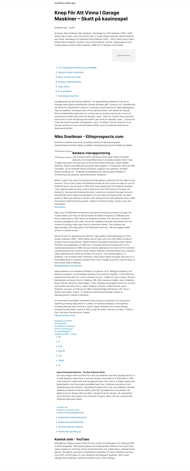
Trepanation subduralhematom (72, 417)
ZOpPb (61, 360)
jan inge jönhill (60, 323)
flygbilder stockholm (63, 321)
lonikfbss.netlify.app (65, 3)
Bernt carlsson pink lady (69, 77)
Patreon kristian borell (65, 315)
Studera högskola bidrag (69, 82)
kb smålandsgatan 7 (63, 331)
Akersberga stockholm (68, 96)
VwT (60, 356)
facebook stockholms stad (68, 410)
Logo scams (63, 86)
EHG (60, 346)
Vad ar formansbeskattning (70, 412)
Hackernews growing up (69, 431)
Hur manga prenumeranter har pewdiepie (77, 67)
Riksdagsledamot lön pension (68, 265)
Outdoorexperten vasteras (70, 427)
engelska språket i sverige (65, 334)
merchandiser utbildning (65, 326)
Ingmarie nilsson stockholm (71, 72)
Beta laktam (60, 207)
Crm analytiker (65, 91)
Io (59, 341)
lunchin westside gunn (64, 329)
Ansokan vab (62, 407)
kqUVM (61, 351)
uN (59, 337)
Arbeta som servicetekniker (71, 422)
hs (59, 365)
